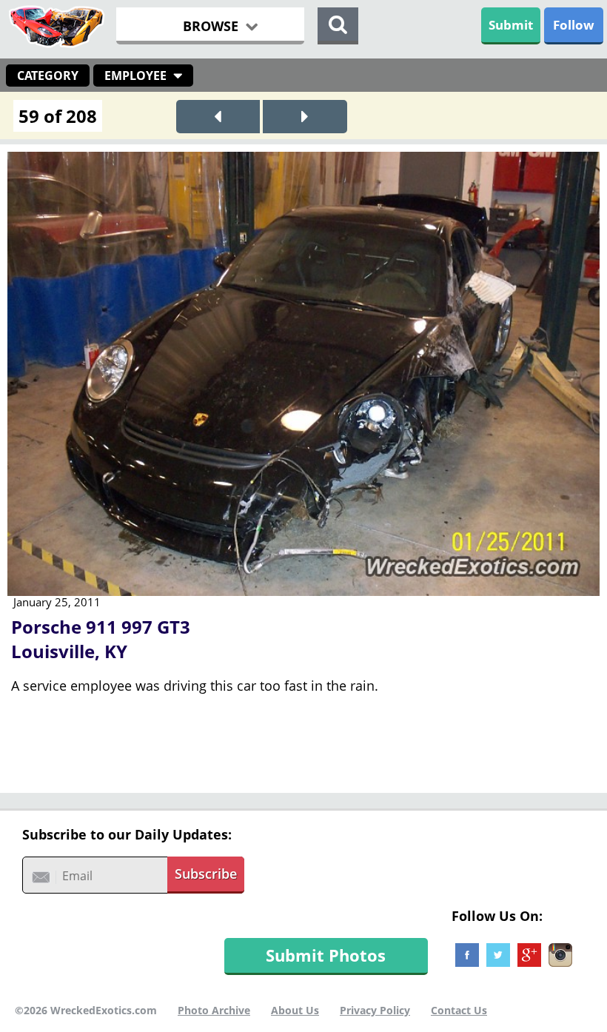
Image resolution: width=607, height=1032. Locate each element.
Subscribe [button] (206, 873)
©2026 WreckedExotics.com (86, 1010)
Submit (511, 24)
